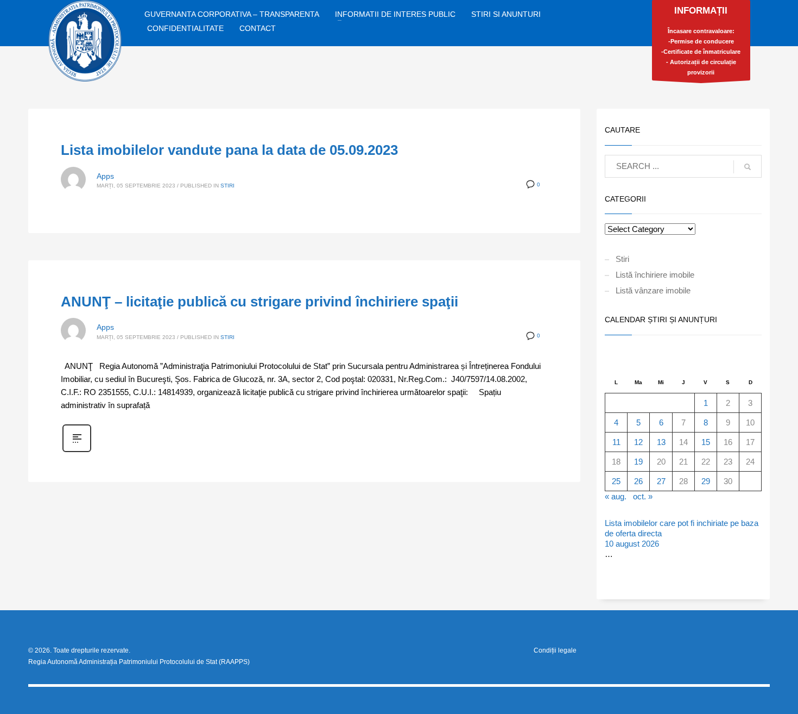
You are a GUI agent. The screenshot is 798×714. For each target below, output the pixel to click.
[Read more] (77, 451)
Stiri (227, 186)
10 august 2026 (632, 543)
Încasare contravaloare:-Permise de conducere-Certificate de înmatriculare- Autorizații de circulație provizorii (700, 40)
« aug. (615, 496)
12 (638, 442)
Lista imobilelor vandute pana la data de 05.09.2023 (229, 150)
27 (661, 481)
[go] (747, 166)
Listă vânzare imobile (653, 290)
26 (638, 481)
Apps (105, 176)
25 (616, 481)
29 (705, 481)
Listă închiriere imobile (655, 274)
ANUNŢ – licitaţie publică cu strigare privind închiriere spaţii (259, 301)
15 (705, 442)
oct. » (643, 496)
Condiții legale (555, 650)
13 (661, 442)
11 (616, 442)
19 (638, 461)
